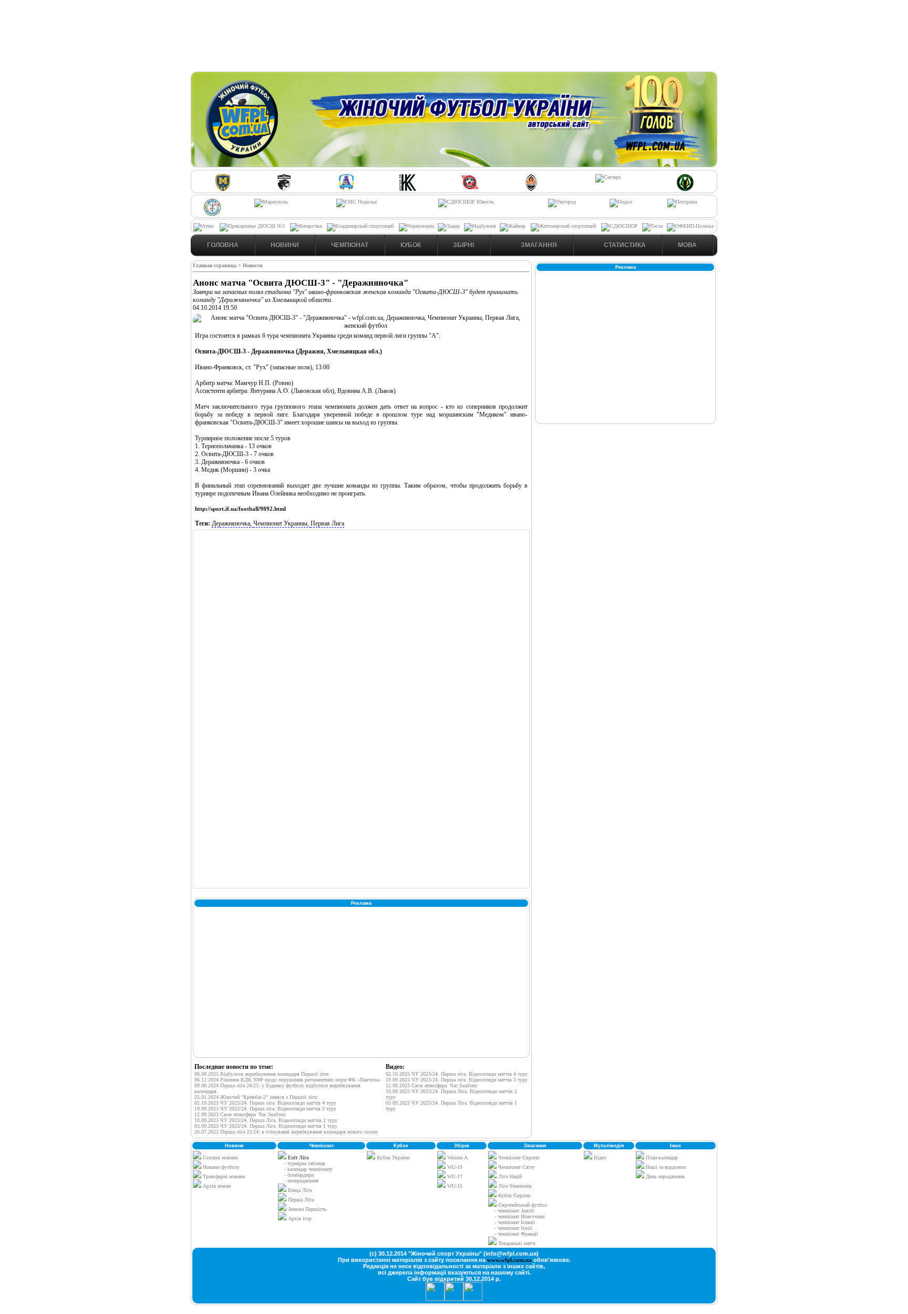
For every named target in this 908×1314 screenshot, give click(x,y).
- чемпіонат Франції (516, 1234)
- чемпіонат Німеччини (519, 1216)
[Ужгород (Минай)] (562, 202)
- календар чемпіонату (308, 1169)
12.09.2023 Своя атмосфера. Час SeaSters (240, 1114)
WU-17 (454, 1176)
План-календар (661, 1157)
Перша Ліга (301, 1199)
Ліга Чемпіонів (514, 1186)
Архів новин (216, 1186)
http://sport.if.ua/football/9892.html (240, 509)
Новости (253, 265)
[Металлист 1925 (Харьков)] (222, 189)
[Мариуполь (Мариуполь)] (271, 202)
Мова (687, 245)
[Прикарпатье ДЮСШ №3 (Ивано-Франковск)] (252, 226)
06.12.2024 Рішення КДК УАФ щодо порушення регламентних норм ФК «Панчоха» (287, 1080)
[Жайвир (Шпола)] (512, 226)
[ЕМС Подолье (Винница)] (356, 202)
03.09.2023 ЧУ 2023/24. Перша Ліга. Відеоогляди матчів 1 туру (265, 1126)
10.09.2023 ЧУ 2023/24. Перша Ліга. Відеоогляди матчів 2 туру (265, 1120)
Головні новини (219, 1157)
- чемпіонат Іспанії (514, 1222)
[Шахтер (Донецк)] (531, 189)
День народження (664, 1176)
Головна (223, 245)
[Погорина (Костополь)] (682, 202)
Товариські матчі (516, 1243)
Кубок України (393, 1157)
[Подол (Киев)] (621, 202)
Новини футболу (220, 1167)
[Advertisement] (454, 37)
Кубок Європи (513, 1195)
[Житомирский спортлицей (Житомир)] (563, 226)
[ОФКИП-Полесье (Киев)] (690, 226)
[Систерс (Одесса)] (608, 177)
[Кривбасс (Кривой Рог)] (469, 189)
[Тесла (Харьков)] (652, 226)
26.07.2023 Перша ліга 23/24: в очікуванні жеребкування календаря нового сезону (286, 1132)
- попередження (301, 1181)
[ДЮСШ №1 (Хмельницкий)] (212, 214)
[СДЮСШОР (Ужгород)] (619, 226)
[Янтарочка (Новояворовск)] (306, 226)
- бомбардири (299, 1175)
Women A (457, 1157)
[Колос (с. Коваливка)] (407, 189)
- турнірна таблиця (304, 1163)
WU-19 (454, 1167)
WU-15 (454, 1186)
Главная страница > (218, 265)
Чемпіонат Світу (516, 1167)
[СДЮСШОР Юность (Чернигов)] (466, 202)
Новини (285, 245)
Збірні (463, 245)
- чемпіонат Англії (514, 1211)
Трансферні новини (223, 1176)
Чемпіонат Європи (518, 1157)
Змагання (538, 245)
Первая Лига (327, 523)
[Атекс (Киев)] (203, 226)
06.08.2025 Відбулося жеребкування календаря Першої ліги (261, 1074)
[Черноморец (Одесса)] (416, 226)
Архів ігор (300, 1218)
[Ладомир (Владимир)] (346, 189)
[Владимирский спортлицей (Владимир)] (360, 226)
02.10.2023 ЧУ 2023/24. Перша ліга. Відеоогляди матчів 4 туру (265, 1103)
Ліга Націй (509, 1176)
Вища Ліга (300, 1190)
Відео (599, 1157)
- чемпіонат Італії (513, 1228)
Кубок (410, 245)
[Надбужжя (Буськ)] (480, 226)
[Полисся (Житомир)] (685, 189)
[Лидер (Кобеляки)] (449, 226)
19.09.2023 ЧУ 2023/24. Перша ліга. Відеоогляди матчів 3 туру (265, 1108)
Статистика (624, 245)
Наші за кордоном (665, 1167)
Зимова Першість (307, 1209)
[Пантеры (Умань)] (284, 189)
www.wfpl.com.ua (509, 1260)
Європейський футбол (522, 1205)
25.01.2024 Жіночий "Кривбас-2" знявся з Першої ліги (255, 1097)
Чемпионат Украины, (282, 523)
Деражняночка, (232, 523)
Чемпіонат (349, 245)
